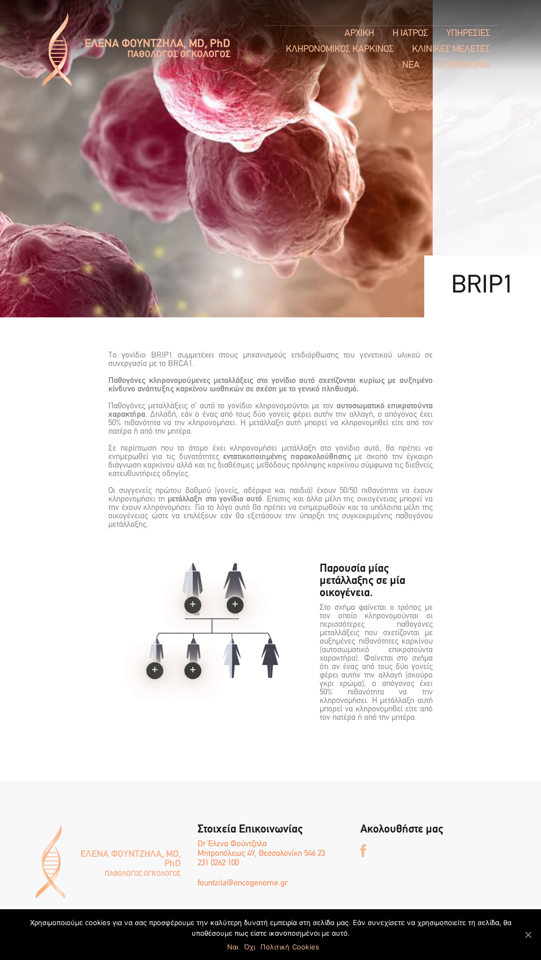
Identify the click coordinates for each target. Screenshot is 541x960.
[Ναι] (528, 934)
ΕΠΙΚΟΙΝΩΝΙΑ (464, 65)
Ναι (233, 947)
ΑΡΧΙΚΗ (359, 34)
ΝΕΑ (410, 65)
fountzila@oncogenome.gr (243, 883)
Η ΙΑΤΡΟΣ (410, 34)
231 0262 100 (218, 863)
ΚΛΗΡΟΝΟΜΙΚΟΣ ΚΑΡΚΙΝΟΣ (340, 49)
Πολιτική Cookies (289, 947)
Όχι (250, 947)
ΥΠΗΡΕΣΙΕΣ (468, 34)
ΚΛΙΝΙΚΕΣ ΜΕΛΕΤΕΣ (451, 49)
